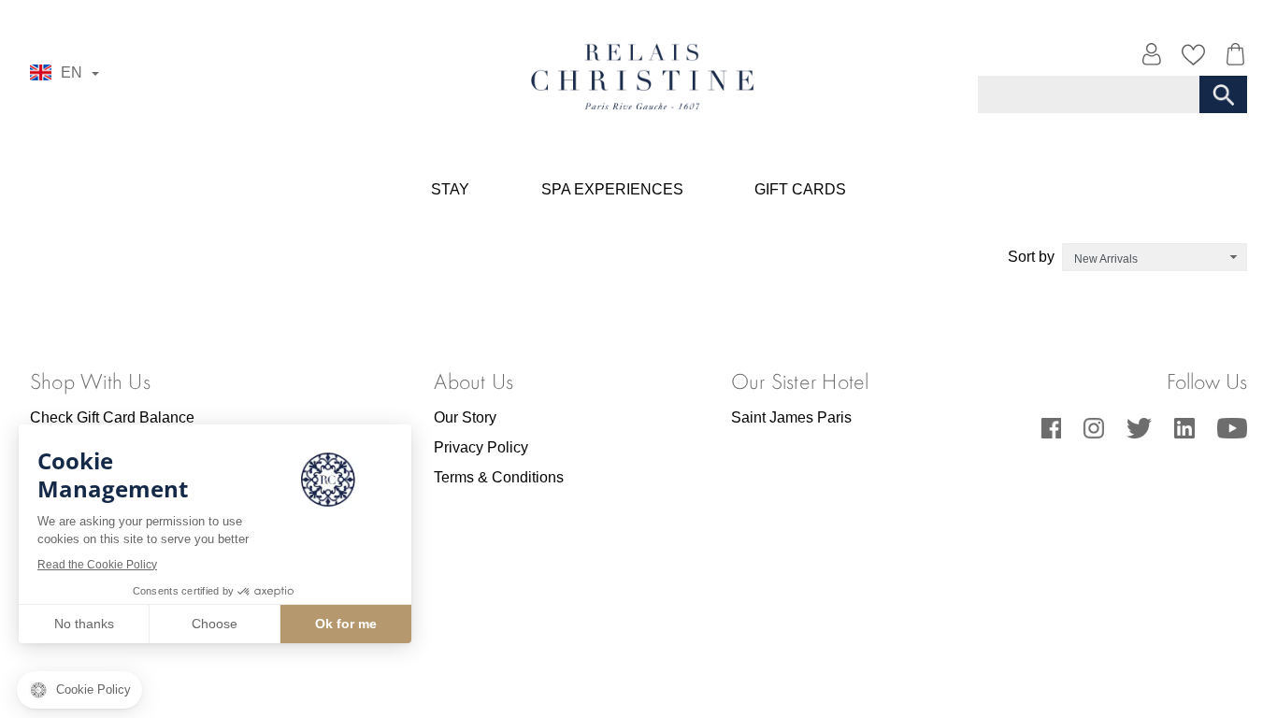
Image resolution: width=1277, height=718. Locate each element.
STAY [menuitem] (450, 189)
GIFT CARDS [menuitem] (800, 189)
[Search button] (1223, 94)
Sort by (1031, 257)
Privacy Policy (481, 447)
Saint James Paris (791, 417)
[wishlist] (1193, 58)
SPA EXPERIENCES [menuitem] (612, 189)
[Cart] (1230, 58)
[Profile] (1151, 58)
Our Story (465, 417)
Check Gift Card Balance (112, 417)
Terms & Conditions (499, 477)
